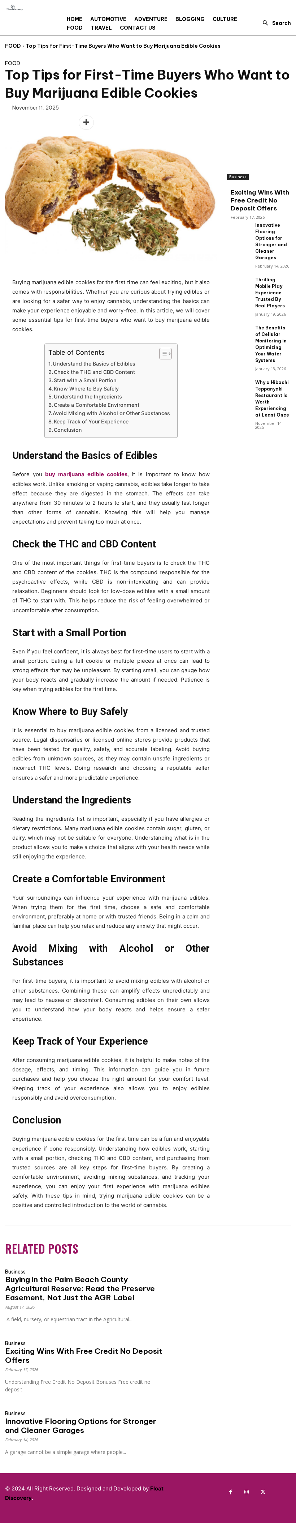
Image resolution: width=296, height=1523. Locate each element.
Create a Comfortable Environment (96, 405)
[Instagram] (246, 1492)
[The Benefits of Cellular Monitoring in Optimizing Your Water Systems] (238, 332)
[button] (274, 23)
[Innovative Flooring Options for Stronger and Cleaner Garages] (238, 230)
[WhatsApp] (69, 122)
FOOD (13, 46)
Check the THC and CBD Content (94, 372)
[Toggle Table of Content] (162, 353)
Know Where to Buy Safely (86, 388)
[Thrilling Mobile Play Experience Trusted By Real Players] (238, 284)
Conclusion (68, 430)
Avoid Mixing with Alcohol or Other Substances (111, 413)
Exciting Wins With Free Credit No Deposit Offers (260, 200)
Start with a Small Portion (85, 380)
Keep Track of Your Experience (91, 421)
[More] (86, 122)
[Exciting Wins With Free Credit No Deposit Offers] (259, 157)
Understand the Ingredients (88, 396)
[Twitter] (36, 122)
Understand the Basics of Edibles (94, 364)
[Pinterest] (52, 122)
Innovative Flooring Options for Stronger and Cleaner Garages (80, 1425)
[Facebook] (19, 122)
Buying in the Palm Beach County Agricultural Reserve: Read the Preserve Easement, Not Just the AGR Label (80, 1288)
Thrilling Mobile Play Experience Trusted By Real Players (270, 292)
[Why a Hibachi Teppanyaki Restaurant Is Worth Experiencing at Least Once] (238, 387)
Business (238, 176)
